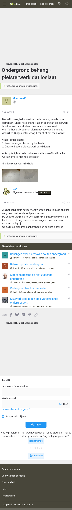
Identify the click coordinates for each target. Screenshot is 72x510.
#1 (68, 112)
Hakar (15, 306)
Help (4, 489)
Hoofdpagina (8, 495)
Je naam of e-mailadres (15, 386)
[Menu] (4, 4)
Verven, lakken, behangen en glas (39, 258)
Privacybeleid (8, 482)
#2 (68, 202)
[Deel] (63, 112)
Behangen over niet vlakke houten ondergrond (38, 254)
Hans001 (16, 258)
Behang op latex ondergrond (27, 264)
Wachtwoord (9, 398)
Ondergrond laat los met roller (28, 288)
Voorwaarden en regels (13, 475)
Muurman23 (20, 98)
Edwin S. (16, 282)
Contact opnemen (11, 469)
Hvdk (15, 292)
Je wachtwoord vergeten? (16, 409)
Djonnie (16, 268)
